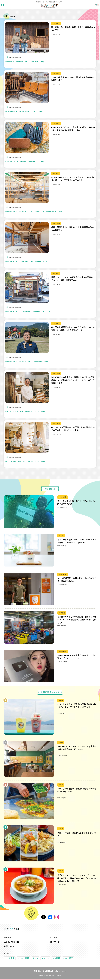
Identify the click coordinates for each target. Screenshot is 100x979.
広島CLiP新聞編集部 (15, 57)
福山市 (23, 161)
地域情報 (55, 173)
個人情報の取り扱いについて (54, 971)
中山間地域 (10, 61)
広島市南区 (24, 211)
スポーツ (45, 958)
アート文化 (56, 23)
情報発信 (20, 61)
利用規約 (37, 971)
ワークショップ (11, 211)
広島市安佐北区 (11, 111)
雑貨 (42, 61)
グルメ (61, 535)
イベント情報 (23, 958)
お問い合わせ (9, 946)
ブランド (9, 161)
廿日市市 (24, 261)
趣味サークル (33, 161)
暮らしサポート (25, 111)
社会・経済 (56, 223)
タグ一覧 (53, 937)
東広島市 (35, 61)
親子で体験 (40, 211)
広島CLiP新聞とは (11, 942)
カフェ (8, 411)
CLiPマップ (55, 942)
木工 (27, 61)
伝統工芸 (21, 461)
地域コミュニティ (12, 261)
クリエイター (18, 411)
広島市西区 (30, 411)
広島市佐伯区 (26, 311)
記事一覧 (7, 937)
